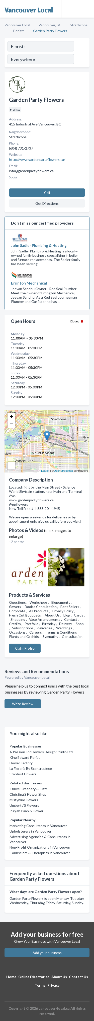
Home (11, 977)
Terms (40, 985)
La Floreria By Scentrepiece (31, 768)
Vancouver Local (17, 25)
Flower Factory (21, 763)
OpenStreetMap (63, 470)
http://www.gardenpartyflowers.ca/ (37, 159)
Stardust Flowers (23, 774)
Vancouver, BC (50, 25)
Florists (19, 31)
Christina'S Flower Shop (28, 794)
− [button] (11, 424)
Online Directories (33, 977)
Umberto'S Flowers (24, 805)
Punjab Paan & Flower (26, 811)
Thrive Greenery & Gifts (29, 789)
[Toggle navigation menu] (87, 9)
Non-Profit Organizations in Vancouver (40, 847)
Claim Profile (25, 648)
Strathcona (78, 25)
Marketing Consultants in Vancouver (38, 826)
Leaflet (45, 470)
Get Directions (47, 203)
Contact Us (78, 977)
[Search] (81, 53)
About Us (59, 977)
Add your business (47, 952)
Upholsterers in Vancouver (30, 831)
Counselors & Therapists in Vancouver (40, 853)
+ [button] (11, 416)
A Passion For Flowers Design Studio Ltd (41, 752)
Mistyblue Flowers (24, 800)
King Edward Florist (25, 757)
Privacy (53, 985)
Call (47, 192)
